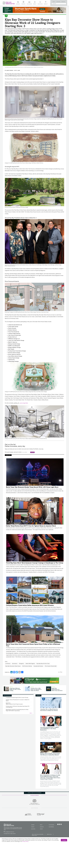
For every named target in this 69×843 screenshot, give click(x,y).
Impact (34, 4)
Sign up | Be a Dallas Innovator (37, 834)
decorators (14, 663)
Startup (45, 4)
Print (61, 672)
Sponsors (58, 1)
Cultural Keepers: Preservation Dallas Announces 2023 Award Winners (30, 605)
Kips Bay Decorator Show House (13, 666)
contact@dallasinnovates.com (9, 831)
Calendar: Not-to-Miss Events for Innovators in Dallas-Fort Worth (36, 689)
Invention (40, 4)
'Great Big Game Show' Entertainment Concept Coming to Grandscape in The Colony (34, 563)
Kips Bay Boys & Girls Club (43, 663)
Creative (23, 4)
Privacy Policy (34, 835)
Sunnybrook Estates (38, 666)
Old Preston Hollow (27, 666)
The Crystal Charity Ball (50, 666)
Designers (21, 663)
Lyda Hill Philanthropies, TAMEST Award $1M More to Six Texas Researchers (49, 729)
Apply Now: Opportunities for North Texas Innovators (57, 689)
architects (8, 663)
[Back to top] (63, 834)
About (54, 1)
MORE (31, 713)
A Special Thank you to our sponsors (34, 792)
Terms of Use (49, 834)
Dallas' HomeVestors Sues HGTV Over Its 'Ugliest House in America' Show (31, 526)
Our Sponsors (51, 824)
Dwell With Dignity (30, 663)
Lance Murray (9, 70)
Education (29, 4)
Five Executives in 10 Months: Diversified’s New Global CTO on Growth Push (17, 707)
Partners (63, 1)
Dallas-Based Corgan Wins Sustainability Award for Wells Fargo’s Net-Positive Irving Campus (17, 710)
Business (18, 4)
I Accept (64, 840)
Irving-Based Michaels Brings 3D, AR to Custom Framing (15, 689)
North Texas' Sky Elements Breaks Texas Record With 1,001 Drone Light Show (32, 487)
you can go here (24, 403)
